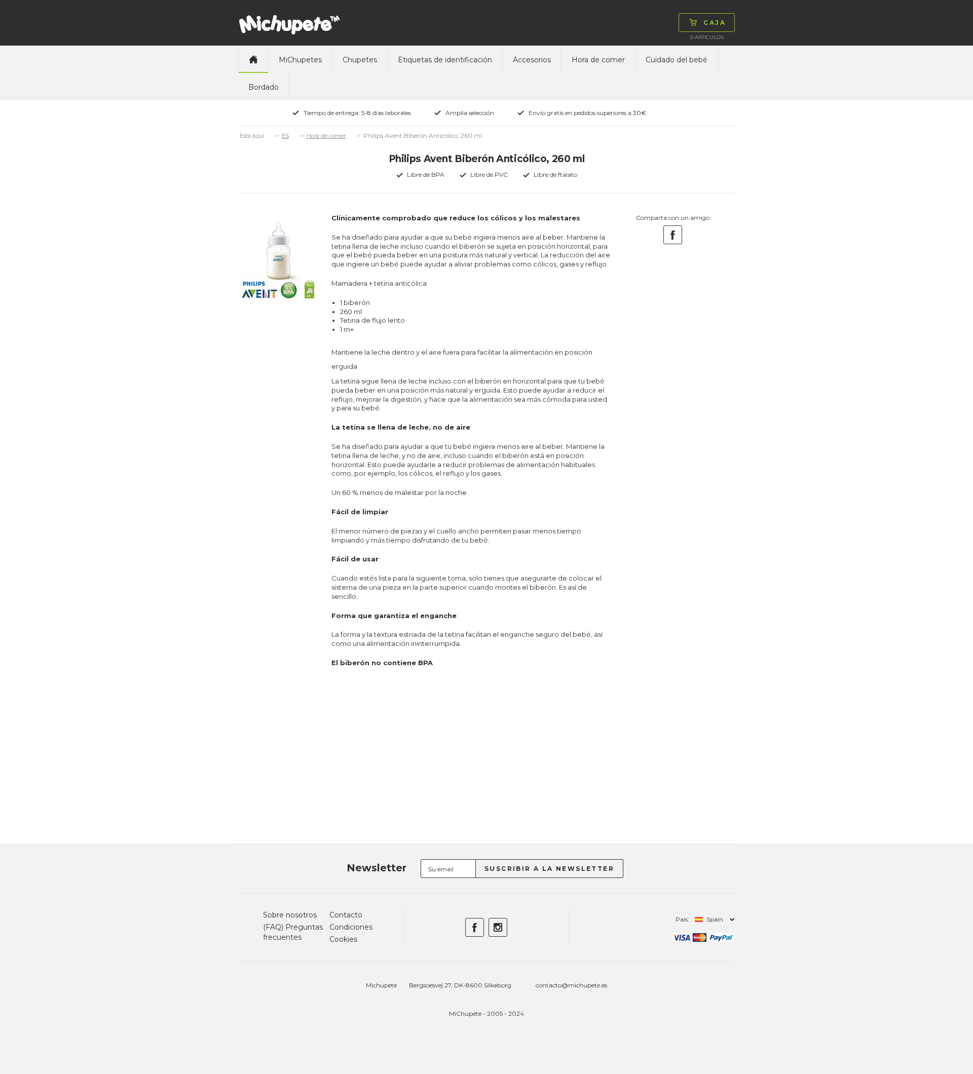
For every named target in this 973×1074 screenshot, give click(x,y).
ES (285, 135)
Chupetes (360, 59)
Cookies (343, 939)
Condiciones (350, 927)
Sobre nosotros (290, 914)
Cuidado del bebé (676, 59)
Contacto (345, 914)
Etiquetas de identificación (445, 59)
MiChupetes (300, 59)
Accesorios (532, 59)
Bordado (263, 87)
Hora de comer (598, 59)
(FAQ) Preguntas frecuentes (293, 932)
